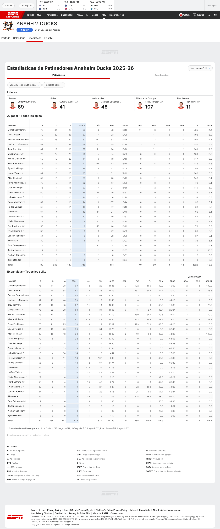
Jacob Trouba (14, 173)
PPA (154, 125)
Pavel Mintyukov (16, 182)
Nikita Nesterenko (16, 221)
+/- (98, 125)
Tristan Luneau (15, 250)
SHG (168, 125)
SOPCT (209, 281)
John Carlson (14, 197)
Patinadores (58, 75)
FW (137, 281)
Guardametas (161, 75)
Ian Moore (13, 211)
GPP (140, 125)
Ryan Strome (14, 231)
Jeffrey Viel (13, 216)
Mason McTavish (16, 163)
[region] (121, 193)
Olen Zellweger (15, 187)
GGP (124, 281)
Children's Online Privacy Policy (111, 510)
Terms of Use (38, 510)
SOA (186, 281)
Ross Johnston (15, 202)
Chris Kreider (14, 154)
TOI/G (125, 125)
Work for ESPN (100, 513)
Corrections (117, 513)
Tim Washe (13, 240)
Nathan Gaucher (16, 255)
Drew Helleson (15, 192)
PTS (81, 125)
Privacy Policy (54, 510)
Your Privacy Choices (41, 513)
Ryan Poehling (15, 168)
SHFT (111, 281)
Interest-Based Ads (140, 510)
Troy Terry (13, 149)
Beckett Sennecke (17, 139)
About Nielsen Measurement (167, 510)
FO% (161, 281)
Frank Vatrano (14, 226)
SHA (182, 125)
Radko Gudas (14, 207)
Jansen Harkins (15, 235)
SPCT (209, 125)
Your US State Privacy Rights (78, 510)
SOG (198, 281)
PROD (172, 281)
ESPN (12, 15)
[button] (209, 15)
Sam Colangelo (15, 245)
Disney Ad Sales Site (79, 513)
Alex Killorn (13, 178)
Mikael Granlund (16, 158)
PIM (112, 125)
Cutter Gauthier (15, 129)
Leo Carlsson (14, 134)
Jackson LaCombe (17, 144)
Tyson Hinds (14, 259)
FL (150, 281)
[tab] (58, 75)
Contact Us (61, 513)
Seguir (25, 30)
